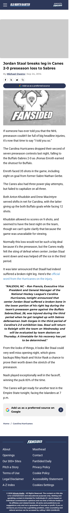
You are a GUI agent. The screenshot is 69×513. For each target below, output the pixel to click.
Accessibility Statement (48, 479)
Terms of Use (11, 473)
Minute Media (18, 493)
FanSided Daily (42, 461)
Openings (9, 455)
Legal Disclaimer (13, 479)
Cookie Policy (41, 473)
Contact (38, 455)
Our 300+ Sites (12, 461)
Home (6, 423)
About (6, 449)
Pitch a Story (11, 467)
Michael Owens (16, 73)
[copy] (23, 80)
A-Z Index (9, 485)
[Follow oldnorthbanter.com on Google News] (60, 409)
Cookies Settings (43, 485)
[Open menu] (5, 5)
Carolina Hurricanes (23, 423)
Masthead (39, 449)
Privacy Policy (41, 467)
